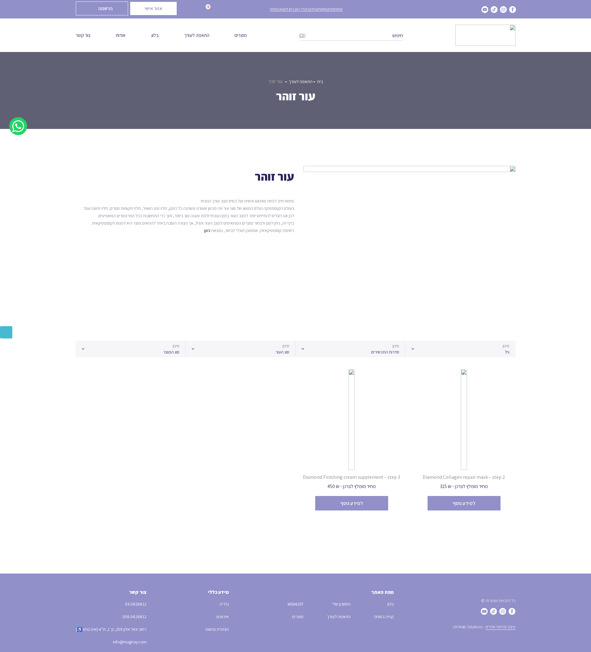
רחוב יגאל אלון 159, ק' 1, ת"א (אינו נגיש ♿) (111, 629)
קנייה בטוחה (384, 616)
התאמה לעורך (196, 35)
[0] (199, 9)
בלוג (155, 35)
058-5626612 (135, 616)
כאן (207, 230)
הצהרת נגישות (217, 629)
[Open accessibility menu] (6, 332)
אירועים (222, 616)
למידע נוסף (464, 503)
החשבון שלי (341, 604)
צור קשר (83, 35)
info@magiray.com (130, 642)
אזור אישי (153, 8)
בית (320, 81)
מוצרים (241, 35)
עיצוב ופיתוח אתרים (500, 627)
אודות (121, 35)
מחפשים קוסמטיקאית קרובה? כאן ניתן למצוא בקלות (306, 9)
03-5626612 (136, 604)
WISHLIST (295, 604)
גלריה (224, 604)
